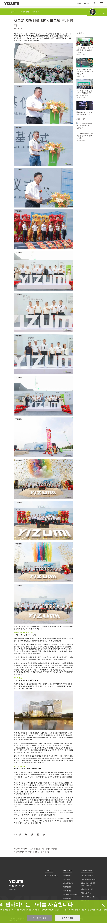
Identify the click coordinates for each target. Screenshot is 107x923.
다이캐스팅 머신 (87, 889)
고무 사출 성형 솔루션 (89, 879)
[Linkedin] (44, 834)
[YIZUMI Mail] (10, 886)
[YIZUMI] (11, 3)
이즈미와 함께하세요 (70, 894)
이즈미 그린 (67, 887)
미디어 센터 (25, 12)
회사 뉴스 (35, 12)
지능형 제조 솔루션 (51, 875)
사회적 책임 (67, 891)
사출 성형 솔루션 (87, 875)
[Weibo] (32, 834)
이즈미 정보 (67, 871)
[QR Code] (26, 834)
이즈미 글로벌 (68, 883)
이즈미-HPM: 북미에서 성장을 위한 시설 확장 (34, 852)
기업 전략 (66, 879)
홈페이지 (14, 12)
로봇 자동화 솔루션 (88, 897)
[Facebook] (38, 834)
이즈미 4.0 (49, 871)
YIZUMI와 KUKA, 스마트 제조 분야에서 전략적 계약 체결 (37, 849)
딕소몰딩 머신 (86, 893)
